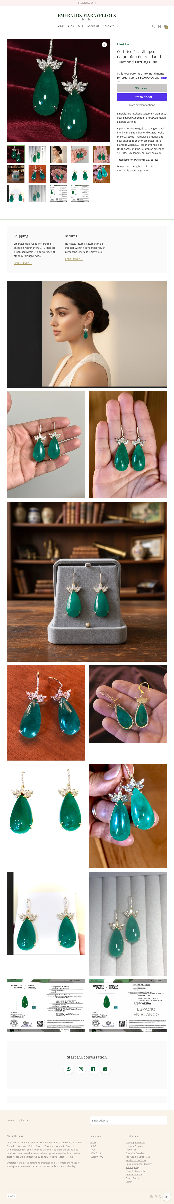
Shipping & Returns (135, 1142)
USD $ (10, 1196)
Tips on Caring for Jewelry (139, 1163)
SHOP (70, 26)
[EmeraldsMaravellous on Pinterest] (156, 1196)
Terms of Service (134, 1174)
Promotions (132, 1149)
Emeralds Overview (135, 1153)
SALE (80, 26)
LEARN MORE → (23, 263)
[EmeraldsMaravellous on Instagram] (160, 1196)
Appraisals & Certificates (138, 1156)
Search (129, 1181)
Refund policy (132, 1167)
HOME (60, 26)
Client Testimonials (135, 1170)
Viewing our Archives (136, 1160)
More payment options (142, 105)
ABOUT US (93, 26)
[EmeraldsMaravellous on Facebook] (151, 1196)
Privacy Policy (132, 1178)
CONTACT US (110, 26)
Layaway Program (134, 1146)
